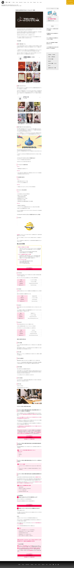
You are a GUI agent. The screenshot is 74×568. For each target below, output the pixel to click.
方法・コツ (49, 61)
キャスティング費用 (50, 63)
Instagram (49, 54)
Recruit (31, 2)
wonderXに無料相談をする (29, 437)
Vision (28, 2)
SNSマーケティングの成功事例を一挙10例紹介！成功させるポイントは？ (52, 43)
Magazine (34, 2)
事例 (55, 67)
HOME (2, 5)
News (38, 2)
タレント (49, 65)
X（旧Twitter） (53, 56)
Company (25, 2)
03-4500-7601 (52, 19)
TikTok (49, 56)
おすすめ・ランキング (50, 67)
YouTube (53, 54)
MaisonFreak (20, 2)
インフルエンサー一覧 (8, 5)
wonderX (18, 234)
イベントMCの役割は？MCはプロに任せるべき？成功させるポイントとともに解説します (52, 48)
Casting (17, 2)
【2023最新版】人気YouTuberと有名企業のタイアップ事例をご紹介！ (52, 34)
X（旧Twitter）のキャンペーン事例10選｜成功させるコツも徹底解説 (52, 29)
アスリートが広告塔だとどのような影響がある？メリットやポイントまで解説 (52, 39)
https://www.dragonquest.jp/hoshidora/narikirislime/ (24, 149)
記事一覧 (4, 5)
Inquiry (41, 2)
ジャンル (55, 63)
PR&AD (14, 2)
